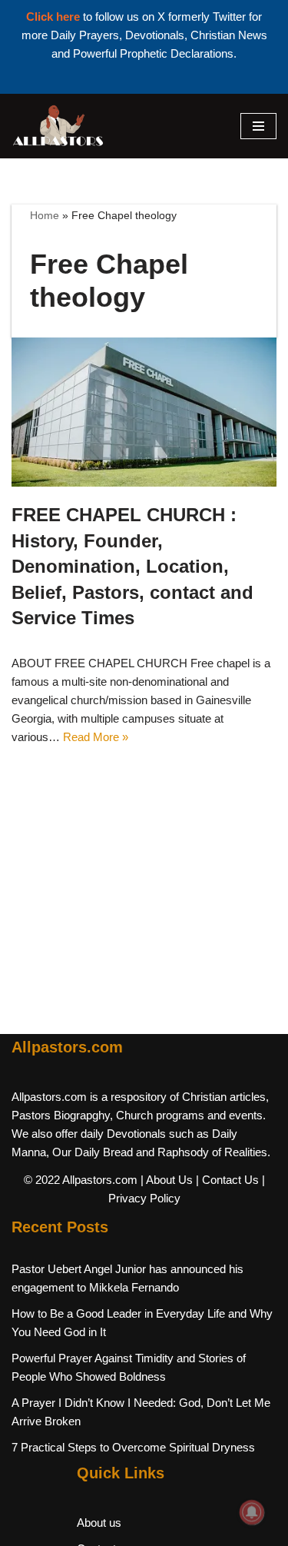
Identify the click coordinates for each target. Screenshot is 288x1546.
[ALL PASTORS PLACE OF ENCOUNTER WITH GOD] (58, 126)
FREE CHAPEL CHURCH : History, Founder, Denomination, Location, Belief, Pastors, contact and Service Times (132, 566)
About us (99, 1522)
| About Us (167, 1179)
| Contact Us (227, 1179)
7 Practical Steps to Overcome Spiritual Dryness (133, 1447)
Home (44, 215)
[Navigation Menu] (258, 126)
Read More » (95, 736)
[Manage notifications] (252, 1512)
